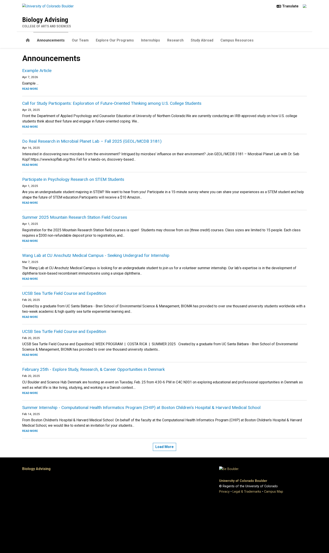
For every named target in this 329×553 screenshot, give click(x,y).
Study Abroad (202, 40)
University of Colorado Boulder (243, 481)
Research (175, 40)
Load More (164, 447)
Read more (30, 88)
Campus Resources (237, 40)
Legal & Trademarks (247, 492)
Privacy (224, 492)
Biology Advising (45, 20)
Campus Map (273, 492)
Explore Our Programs (115, 40)
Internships (150, 40)
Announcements (51, 40)
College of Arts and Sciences (46, 26)
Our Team (80, 40)
